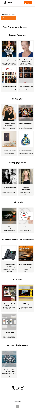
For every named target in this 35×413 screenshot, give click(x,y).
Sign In (29, 3)
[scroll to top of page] (17, 406)
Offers (3, 27)
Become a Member (8, 18)
